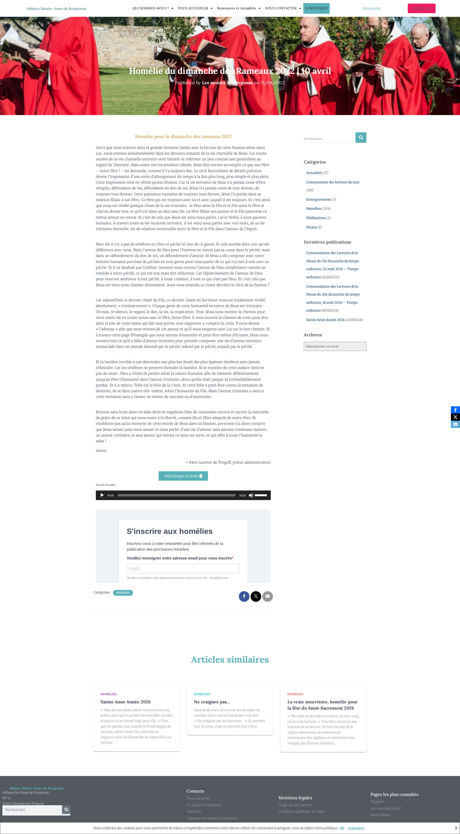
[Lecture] (102, 495)
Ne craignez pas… (212, 702)
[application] (183, 495)
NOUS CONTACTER (281, 8)
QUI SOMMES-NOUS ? (150, 8)
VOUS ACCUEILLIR (193, 8)
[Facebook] (455, 410)
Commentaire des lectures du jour (333, 182)
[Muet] (251, 495)
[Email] (455, 424)
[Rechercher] (66, 809)
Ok (342, 828)
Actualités (314, 173)
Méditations (316, 218)
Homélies (123, 592)
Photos (311, 227)
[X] (455, 417)
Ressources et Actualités (236, 8)
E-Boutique (316, 8)
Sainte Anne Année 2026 (325, 320)
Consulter (356, 828)
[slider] (261, 494)
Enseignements (318, 199)
